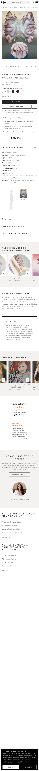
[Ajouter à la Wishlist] (34, 107)
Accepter (10, 767)
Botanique (10, 160)
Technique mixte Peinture (11, 566)
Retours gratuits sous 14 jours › (14, 118)
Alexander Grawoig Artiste (12, 522)
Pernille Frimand (16, 387)
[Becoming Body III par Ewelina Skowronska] (19, 265)
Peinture (22, 7)
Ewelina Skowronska (17, 74)
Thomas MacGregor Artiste (12, 532)
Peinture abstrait (32, 7)
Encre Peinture (7, 562)
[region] (19, 431)
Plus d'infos (24, 762)
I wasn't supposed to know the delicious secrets (22, 385)
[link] (28, 2)
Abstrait (9, 158)
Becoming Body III (14, 278)
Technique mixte (20, 155)
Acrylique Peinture (9, 555)
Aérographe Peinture (9, 559)
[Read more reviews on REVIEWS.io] (20, 415)
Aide (5, 66)
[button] (37, 2)
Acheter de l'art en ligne (10, 7)
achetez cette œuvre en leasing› (20, 132)
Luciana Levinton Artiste (11, 529)
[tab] (19, 147)
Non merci (28, 767)
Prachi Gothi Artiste (9, 525)
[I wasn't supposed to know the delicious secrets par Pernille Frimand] (19, 372)
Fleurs (17, 160)
